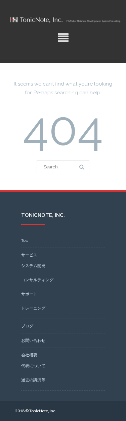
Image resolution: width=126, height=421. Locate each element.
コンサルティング (37, 279)
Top (24, 240)
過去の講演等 (33, 379)
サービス (29, 254)
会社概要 (29, 354)
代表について (33, 365)
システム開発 (33, 265)
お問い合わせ (33, 340)
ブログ (27, 325)
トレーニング (33, 308)
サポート (29, 293)
